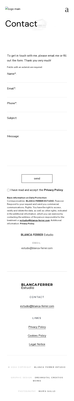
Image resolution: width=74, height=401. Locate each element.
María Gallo (47, 391)
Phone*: (12, 103)
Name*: (11, 74)
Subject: (12, 118)
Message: (13, 136)
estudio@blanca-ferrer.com (37, 248)
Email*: (11, 89)
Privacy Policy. (27, 223)
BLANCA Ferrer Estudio (50, 367)
